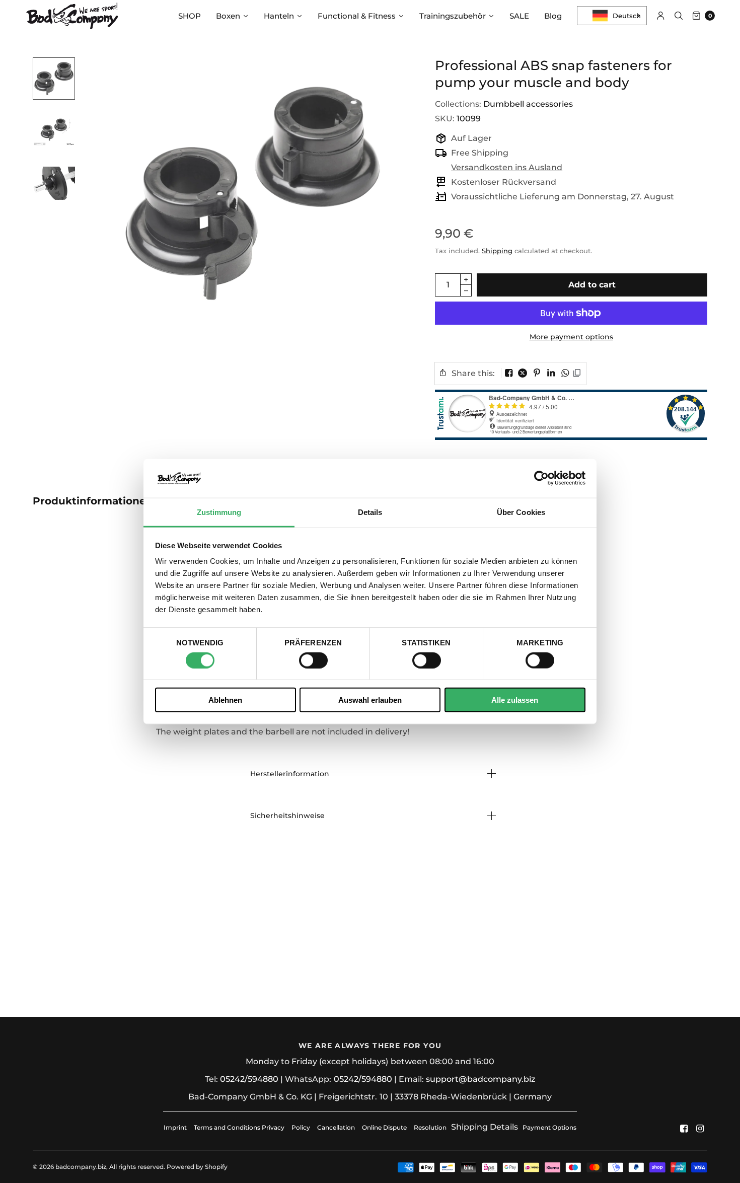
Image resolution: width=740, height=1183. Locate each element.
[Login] (660, 15)
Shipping (497, 251)
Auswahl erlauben (370, 700)
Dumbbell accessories (528, 104)
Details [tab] (370, 512)
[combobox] (612, 15)
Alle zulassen (514, 700)
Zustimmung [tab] (219, 512)
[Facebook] (684, 1128)
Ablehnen (225, 700)
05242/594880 (249, 1079)
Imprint (175, 1127)
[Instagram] (700, 1128)
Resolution (430, 1127)
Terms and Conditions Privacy (239, 1127)
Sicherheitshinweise (287, 815)
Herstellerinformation (289, 773)
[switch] (313, 660)
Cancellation (336, 1127)
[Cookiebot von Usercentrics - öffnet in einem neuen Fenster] (541, 478)
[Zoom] (253, 193)
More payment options (571, 336)
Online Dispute (384, 1127)
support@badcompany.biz (480, 1079)
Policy (300, 1127)
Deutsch (627, 16)
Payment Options (549, 1127)
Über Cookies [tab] (521, 512)
